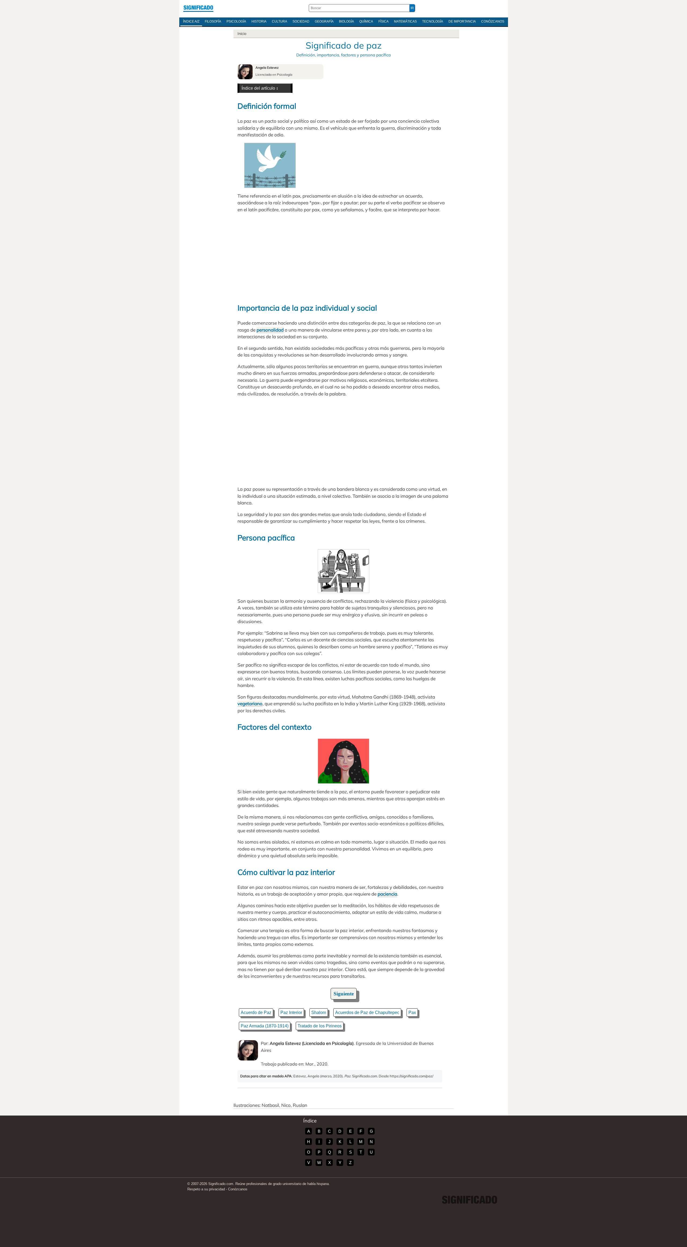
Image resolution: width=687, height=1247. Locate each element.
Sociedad (301, 21)
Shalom (318, 1012)
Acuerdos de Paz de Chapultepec (367, 1012)
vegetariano (249, 703)
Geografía (324, 21)
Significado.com (198, 8)
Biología (346, 21)
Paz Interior (291, 1012)
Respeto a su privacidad (206, 1189)
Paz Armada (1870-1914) (264, 1026)
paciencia (387, 894)
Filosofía (213, 21)
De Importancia (462, 21)
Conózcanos (492, 21)
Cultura (279, 21)
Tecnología (432, 21)
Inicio (241, 33)
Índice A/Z (191, 21)
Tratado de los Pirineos (320, 1026)
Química (366, 21)
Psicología (236, 21)
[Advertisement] (343, 257)
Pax (412, 1012)
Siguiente (344, 994)
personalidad (270, 330)
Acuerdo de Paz (256, 1012)
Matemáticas (405, 21)
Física (383, 21)
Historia (258, 21)
